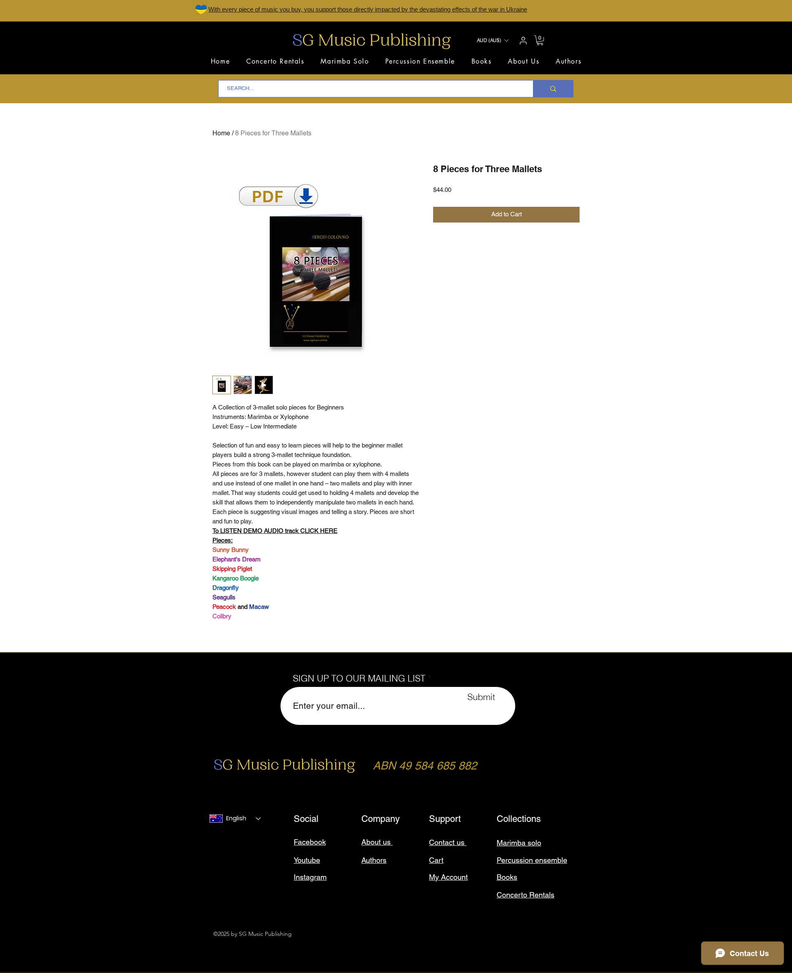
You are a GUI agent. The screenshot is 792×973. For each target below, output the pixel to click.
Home (221, 133)
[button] (492, 40)
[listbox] (492, 40)
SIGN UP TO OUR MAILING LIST (359, 678)
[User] (523, 40)
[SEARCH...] (553, 88)
